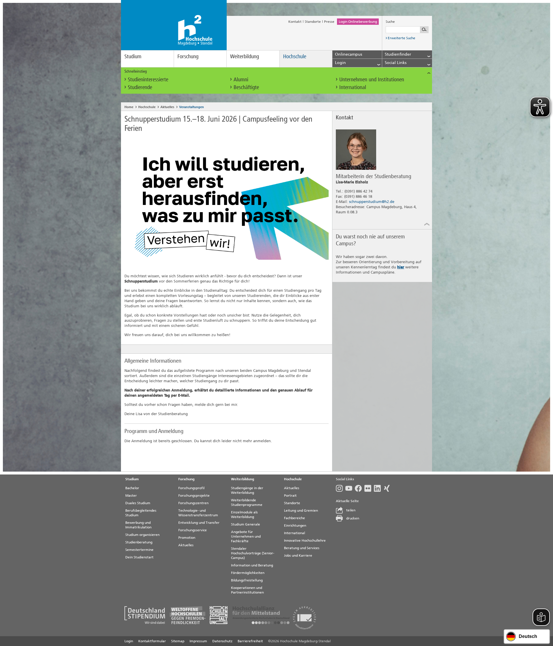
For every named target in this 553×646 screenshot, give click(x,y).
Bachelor (132, 488)
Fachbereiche (294, 518)
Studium (132, 56)
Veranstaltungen (191, 107)
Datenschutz (222, 641)
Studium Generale (245, 524)
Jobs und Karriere (298, 555)
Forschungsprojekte (194, 496)
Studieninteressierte (148, 79)
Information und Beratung (252, 565)
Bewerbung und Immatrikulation (138, 525)
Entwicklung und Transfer (198, 523)
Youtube (350, 488)
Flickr (369, 488)
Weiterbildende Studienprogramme (246, 502)
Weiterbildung (244, 56)
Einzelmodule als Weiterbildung (244, 514)
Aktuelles (167, 107)
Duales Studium (137, 503)
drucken (352, 518)
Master (131, 496)
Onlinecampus (348, 54)
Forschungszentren (193, 503)
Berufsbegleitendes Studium (140, 512)
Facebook (359, 488)
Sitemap (177, 641)
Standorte (313, 22)
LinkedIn (378, 488)
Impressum (198, 641)
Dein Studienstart (139, 557)
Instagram (340, 488)
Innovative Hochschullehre (305, 540)
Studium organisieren (142, 535)
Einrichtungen (295, 525)
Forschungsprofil (191, 488)
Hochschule (294, 56)
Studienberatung (138, 542)
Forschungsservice (192, 530)
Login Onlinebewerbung (358, 22)
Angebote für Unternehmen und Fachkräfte (246, 536)
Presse (329, 22)
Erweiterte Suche (401, 38)
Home (128, 107)
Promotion (186, 538)
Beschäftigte (246, 87)
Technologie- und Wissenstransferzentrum (198, 512)
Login (128, 641)
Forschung (187, 56)
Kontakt (295, 22)
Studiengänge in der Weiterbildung (247, 490)
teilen (350, 510)
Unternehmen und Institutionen (371, 79)
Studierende (140, 87)
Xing (388, 488)
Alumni (241, 79)
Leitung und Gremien (301, 510)
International (352, 87)
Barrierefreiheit (250, 641)
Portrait (290, 496)
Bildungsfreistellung (247, 580)
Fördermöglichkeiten (247, 573)
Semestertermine (139, 550)
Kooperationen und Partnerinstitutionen (247, 590)
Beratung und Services (301, 548)
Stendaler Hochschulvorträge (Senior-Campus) (252, 553)
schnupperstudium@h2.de (371, 201)
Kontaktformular (152, 641)
